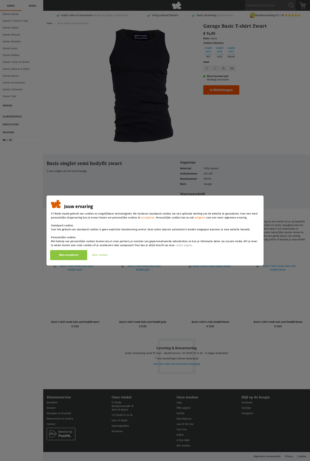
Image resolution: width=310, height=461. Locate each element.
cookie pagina (183, 245)
